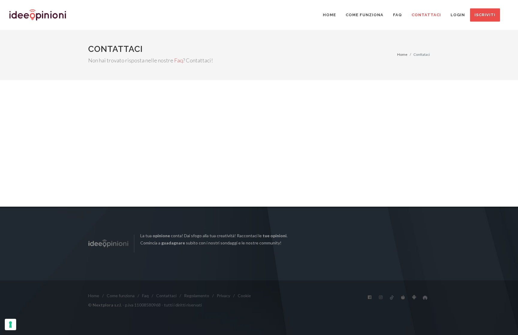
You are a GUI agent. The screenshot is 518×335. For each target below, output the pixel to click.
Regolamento (196, 295)
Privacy (223, 295)
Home (329, 15)
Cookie (244, 295)
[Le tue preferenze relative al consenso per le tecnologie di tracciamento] (10, 324)
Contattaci (426, 15)
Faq (397, 15)
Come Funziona (364, 15)
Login (458, 15)
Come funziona (121, 295)
